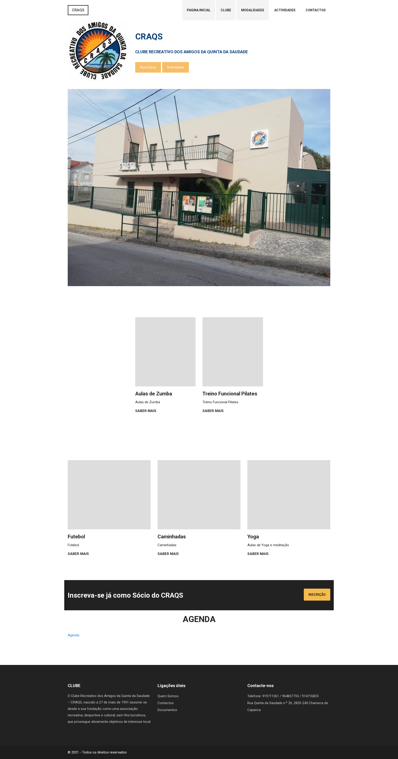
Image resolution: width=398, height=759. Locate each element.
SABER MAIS (146, 411)
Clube (226, 10)
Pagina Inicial (199, 10)
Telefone (254, 696)
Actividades (285, 10)
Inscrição (317, 594)
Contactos (316, 10)
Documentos (167, 710)
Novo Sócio (148, 67)
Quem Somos (168, 696)
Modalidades (252, 10)
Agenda (73, 635)
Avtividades (175, 67)
